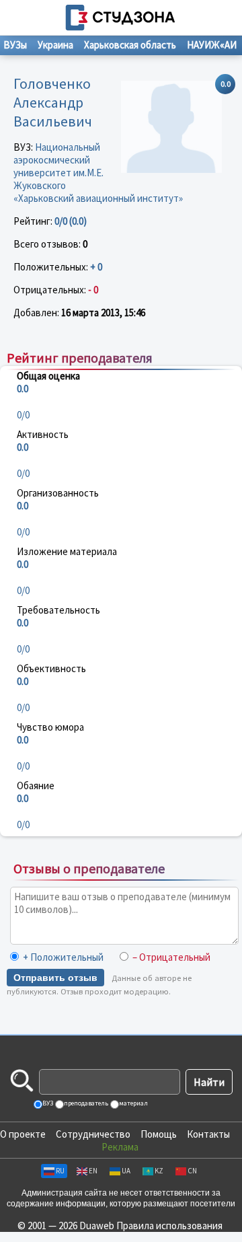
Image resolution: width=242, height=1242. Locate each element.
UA (126, 1170)
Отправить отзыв (55, 977)
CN (192, 1170)
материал (133, 1103)
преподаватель (85, 1103)
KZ (159, 1170)
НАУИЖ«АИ (212, 44)
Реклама (120, 1146)
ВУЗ (47, 1103)
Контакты (208, 1134)
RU (60, 1170)
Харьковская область (130, 44)
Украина (55, 44)
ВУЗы (15, 44)
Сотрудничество (93, 1134)
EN (93, 1170)
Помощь (158, 1134)
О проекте (23, 1134)
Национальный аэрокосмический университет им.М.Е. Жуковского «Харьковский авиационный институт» (98, 173)
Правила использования (169, 1225)
